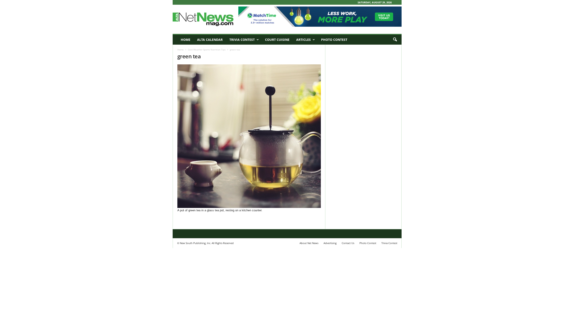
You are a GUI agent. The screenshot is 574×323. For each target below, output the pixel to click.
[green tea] (249, 136)
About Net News (309, 243)
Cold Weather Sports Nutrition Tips (207, 49)
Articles (303, 39)
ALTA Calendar (210, 39)
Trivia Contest (242, 39)
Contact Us (348, 243)
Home (185, 39)
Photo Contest (334, 39)
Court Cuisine (277, 39)
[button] (395, 40)
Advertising (330, 243)
